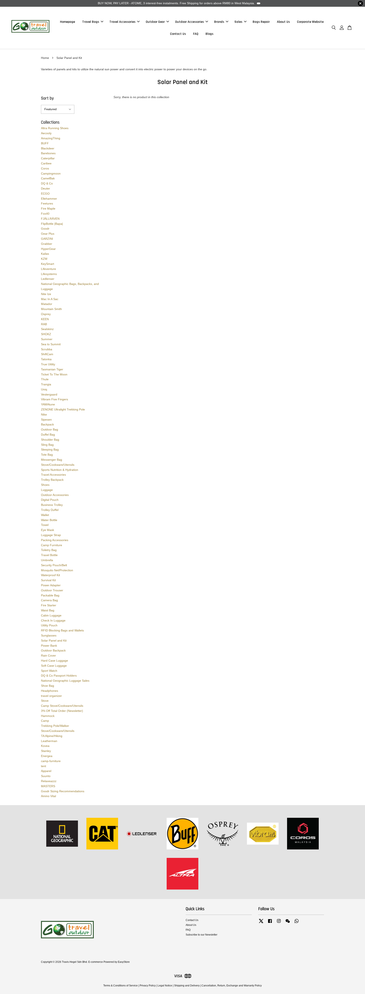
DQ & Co (47, 183)
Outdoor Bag (49, 429)
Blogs (209, 34)
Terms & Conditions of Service (120, 985)
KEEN (45, 319)
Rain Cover (48, 655)
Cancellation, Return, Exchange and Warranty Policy (232, 985)
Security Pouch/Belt (54, 565)
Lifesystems (49, 274)
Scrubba (46, 349)
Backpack (47, 424)
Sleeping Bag (50, 449)
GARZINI (47, 238)
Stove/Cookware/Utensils (57, 464)
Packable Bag (50, 595)
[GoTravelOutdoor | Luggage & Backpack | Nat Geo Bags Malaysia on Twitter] (261, 923)
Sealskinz (47, 329)
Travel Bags (90, 22)
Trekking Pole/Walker (55, 725)
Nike (44, 414)
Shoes (45, 484)
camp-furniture (51, 761)
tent (43, 766)
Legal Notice (165, 985)
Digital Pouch (50, 499)
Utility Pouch (49, 625)
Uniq (44, 389)
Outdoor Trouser (52, 590)
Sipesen (46, 419)
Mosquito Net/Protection (57, 570)
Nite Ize (46, 294)
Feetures (47, 203)
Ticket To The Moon (54, 374)
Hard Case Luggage (54, 660)
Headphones (49, 690)
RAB (44, 324)
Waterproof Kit (50, 575)
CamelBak (48, 178)
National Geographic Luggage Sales (65, 680)
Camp (45, 720)
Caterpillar (48, 158)
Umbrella (47, 560)
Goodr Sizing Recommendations (62, 791)
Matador (46, 304)
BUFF (45, 143)
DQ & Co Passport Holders (59, 675)
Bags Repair (261, 22)
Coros (45, 168)
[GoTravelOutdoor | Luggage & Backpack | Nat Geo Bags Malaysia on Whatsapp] (297, 923)
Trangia (46, 384)
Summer (46, 339)
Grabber (46, 243)
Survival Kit (48, 580)
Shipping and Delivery (187, 985)
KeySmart (47, 263)
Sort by (47, 98)
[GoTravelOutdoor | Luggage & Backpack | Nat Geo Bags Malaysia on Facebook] (270, 923)
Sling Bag (47, 444)
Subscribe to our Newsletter (201, 934)
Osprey (46, 314)
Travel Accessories (122, 22)
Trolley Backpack (52, 479)
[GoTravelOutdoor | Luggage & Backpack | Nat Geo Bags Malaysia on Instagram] (279, 923)
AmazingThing (50, 138)
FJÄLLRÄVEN (50, 218)
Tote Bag (47, 454)
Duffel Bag (48, 434)
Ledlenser (47, 278)
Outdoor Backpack (53, 650)
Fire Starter (48, 605)
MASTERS (48, 786)
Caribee (46, 163)
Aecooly (46, 133)
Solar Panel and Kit (54, 640)
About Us (283, 22)
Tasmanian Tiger (52, 369)
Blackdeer (47, 148)
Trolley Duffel (50, 510)
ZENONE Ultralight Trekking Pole (63, 409)
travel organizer (51, 695)
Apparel (46, 771)
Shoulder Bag (50, 439)
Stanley (46, 751)
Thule (45, 379)
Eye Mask (47, 530)
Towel (45, 525)
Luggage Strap (51, 535)
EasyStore (124, 961)
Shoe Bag (47, 685)
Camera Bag (49, 600)
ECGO (45, 193)
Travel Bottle (49, 555)
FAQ (195, 34)
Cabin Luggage (51, 615)
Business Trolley (52, 504)
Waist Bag (47, 610)
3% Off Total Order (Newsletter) (62, 710)
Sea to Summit (51, 344)
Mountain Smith (51, 309)
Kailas (45, 253)
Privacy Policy (148, 985)
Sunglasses (48, 635)
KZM (44, 258)
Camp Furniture (51, 545)
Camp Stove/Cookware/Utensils (62, 705)
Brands (219, 22)
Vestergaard (49, 394)
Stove (45, 700)
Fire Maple (48, 208)
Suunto (45, 776)
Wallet (45, 515)
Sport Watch (49, 670)
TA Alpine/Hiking (51, 736)
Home (45, 58)
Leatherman (49, 741)
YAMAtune (48, 404)
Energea (46, 756)
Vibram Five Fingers (54, 399)
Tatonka (46, 359)
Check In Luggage (53, 620)
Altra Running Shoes (54, 128)
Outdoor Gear (155, 22)
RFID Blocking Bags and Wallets (62, 630)
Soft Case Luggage (54, 665)
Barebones (48, 153)
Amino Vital (48, 796)
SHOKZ (46, 334)
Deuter (45, 188)
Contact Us (178, 34)
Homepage (67, 22)
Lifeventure (48, 269)
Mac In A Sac (49, 299)
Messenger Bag (51, 459)
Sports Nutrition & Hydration (59, 469)
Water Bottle (49, 520)
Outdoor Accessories (189, 22)
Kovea (45, 746)
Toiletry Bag (49, 550)
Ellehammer (49, 198)
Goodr (45, 228)
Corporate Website (310, 22)
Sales (238, 22)
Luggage (47, 490)
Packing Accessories (54, 540)
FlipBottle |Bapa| (52, 223)
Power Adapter (51, 585)
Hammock (47, 716)
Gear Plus (47, 233)
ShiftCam (47, 354)
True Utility (48, 364)
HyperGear (48, 249)
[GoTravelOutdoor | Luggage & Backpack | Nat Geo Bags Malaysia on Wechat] (288, 923)
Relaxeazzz (48, 781)
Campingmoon (51, 173)
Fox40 (45, 213)
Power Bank (49, 645)
